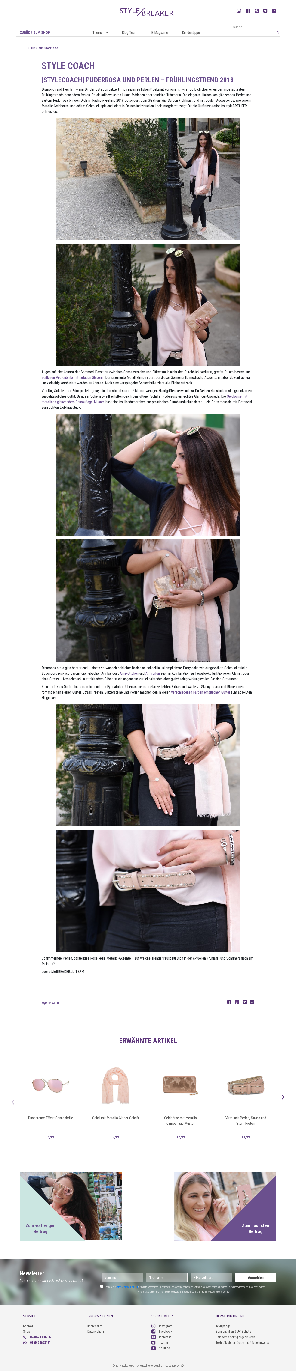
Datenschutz (95, 1331)
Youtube (164, 1348)
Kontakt (28, 1326)
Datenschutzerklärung (127, 1287)
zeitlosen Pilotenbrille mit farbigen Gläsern (72, 377)
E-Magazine (159, 32)
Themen (98, 32)
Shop (26, 1331)
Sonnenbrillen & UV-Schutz (233, 1331)
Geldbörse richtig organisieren (235, 1337)
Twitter (163, 1342)
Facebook (165, 1331)
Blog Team (129, 32)
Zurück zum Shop (35, 32)
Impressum (94, 1326)
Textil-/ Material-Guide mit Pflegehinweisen (243, 1342)
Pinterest (165, 1337)
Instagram (165, 1326)
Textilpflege (223, 1326)
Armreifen (152, 673)
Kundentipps (191, 32)
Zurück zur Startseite (43, 48)
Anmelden (256, 1277)
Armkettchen (129, 673)
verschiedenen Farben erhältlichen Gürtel (200, 692)
